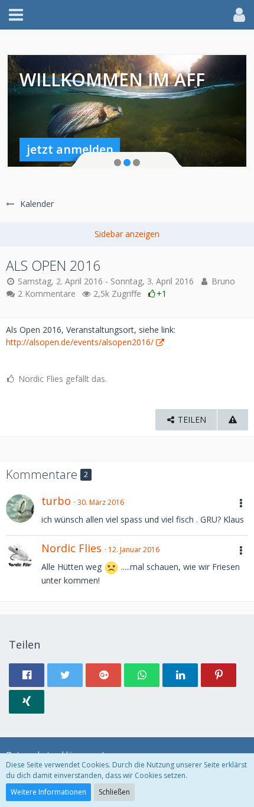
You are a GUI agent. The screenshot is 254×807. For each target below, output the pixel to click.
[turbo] (20, 508)
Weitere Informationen (48, 792)
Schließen (114, 792)
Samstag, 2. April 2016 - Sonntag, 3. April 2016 (106, 281)
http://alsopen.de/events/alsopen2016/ (80, 342)
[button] (16, 14)
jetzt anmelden (70, 149)
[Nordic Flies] (20, 556)
